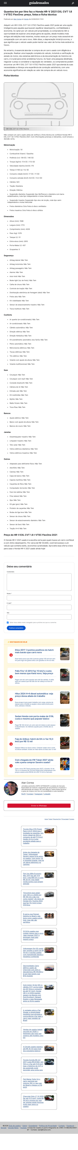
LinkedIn (47, 794)
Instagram (38, 794)
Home (46, 819)
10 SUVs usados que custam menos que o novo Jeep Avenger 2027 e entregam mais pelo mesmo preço (33, 935)
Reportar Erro (57, 819)
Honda (26, 19)
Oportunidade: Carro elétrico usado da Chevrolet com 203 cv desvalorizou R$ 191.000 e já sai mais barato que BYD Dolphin (33, 971)
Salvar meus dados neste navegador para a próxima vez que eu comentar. (33, 622)
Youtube (23, 1128)
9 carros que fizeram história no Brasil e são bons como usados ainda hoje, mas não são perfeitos (32, 918)
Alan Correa (17, 19)
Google (3, 1128)
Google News (13, 1128)
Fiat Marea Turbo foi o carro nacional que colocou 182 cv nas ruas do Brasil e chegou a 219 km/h (32, 1083)
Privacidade (65, 819)
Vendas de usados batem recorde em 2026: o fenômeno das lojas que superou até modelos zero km (33, 1033)
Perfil (23, 794)
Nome (9, 593)
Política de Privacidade (48, 1126)
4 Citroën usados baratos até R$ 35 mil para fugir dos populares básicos (33, 1049)
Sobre (50, 819)
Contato (30, 794)
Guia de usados (15, 1126)
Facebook (70, 1126)
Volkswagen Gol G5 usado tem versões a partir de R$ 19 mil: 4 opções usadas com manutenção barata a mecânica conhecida (33, 952)
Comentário (10, 572)
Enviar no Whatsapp (39, 806)
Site (8, 613)
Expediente (33, 1126)
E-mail (9, 603)
